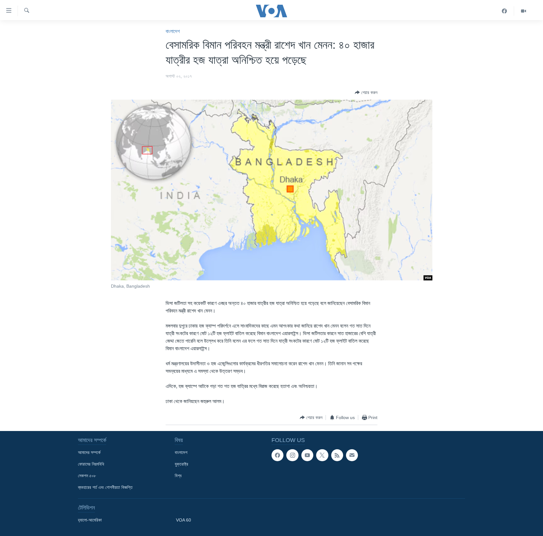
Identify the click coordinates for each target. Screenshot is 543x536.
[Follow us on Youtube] (307, 455)
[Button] (366, 92)
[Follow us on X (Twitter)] (322, 455)
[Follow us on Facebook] (277, 455)
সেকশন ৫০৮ (87, 475)
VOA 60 (183, 519)
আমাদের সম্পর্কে (89, 452)
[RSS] (337, 455)
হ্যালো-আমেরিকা (90, 519)
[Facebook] (504, 11)
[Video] (523, 11)
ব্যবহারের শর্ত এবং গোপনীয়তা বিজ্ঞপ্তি (105, 487)
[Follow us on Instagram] (292, 455)
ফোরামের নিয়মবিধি (91, 464)
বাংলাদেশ (173, 31)
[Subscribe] (352, 455)
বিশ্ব (178, 475)
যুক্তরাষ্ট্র (181, 464)
